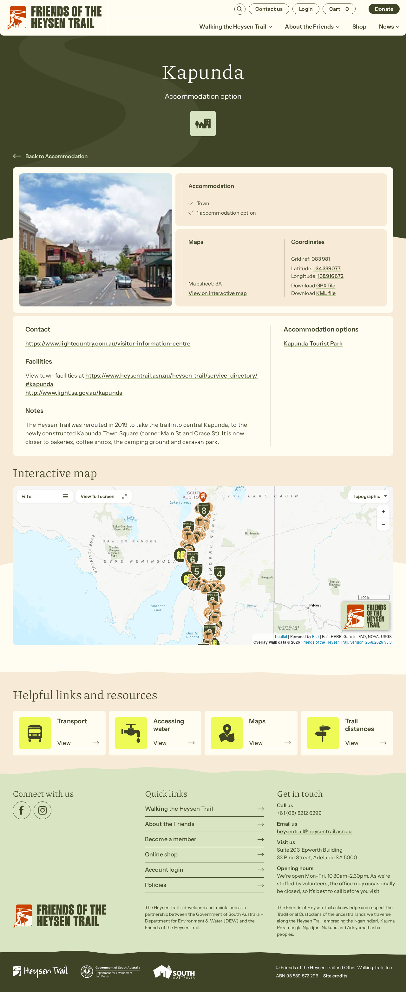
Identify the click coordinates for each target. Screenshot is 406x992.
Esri (315, 636)
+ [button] (383, 511)
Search (240, 9)
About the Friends (309, 26)
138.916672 (331, 276)
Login (306, 9)
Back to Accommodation (56, 156)
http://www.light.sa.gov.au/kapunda (73, 392)
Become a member (171, 839)
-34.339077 (327, 268)
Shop (359, 26)
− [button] (383, 524)
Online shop (161, 854)
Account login (164, 869)
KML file (326, 293)
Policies (155, 884)
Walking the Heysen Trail (232, 26)
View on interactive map (217, 293)
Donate (384, 9)
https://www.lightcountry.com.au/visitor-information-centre (107, 343)
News (386, 26)
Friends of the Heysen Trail (324, 642)
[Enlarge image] (95, 239)
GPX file (325, 285)
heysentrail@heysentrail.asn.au (314, 831)
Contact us (269, 9)
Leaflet (281, 636)
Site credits (335, 976)
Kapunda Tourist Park (313, 343)
